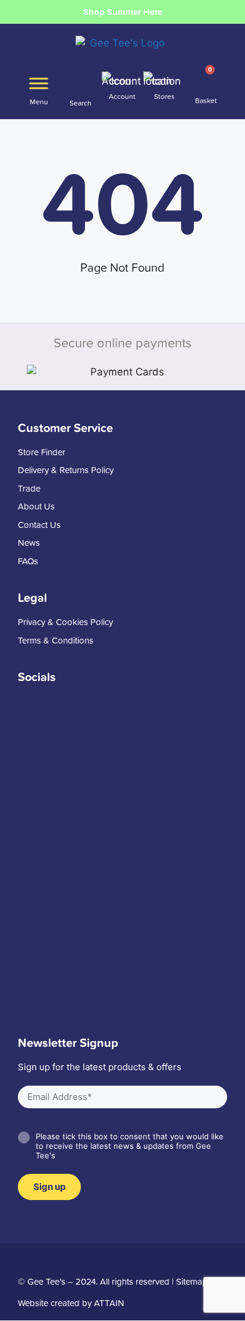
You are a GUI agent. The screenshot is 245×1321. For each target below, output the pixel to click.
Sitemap (192, 1281)
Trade (29, 489)
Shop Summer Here (122, 11)
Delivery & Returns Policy (66, 470)
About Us (36, 507)
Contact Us (39, 525)
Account (122, 96)
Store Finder (41, 452)
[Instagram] (65, 1260)
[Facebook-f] (22, 1260)
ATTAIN (109, 1303)
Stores (164, 96)
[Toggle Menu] (38, 83)
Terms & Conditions (55, 641)
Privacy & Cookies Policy (65, 622)
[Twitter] (44, 1260)
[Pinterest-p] (87, 1260)
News (29, 543)
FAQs (28, 562)
